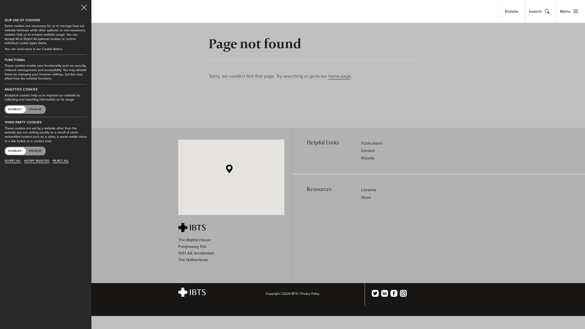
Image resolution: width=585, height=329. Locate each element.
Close (84, 5)
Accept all (13, 160)
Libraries (368, 189)
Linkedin (384, 293)
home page (339, 76)
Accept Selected (37, 160)
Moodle (368, 158)
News (366, 197)
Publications (372, 143)
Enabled (35, 109)
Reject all (61, 160)
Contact (368, 150)
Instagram (403, 293)
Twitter (375, 293)
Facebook (394, 293)
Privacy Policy (309, 294)
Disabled (15, 109)
